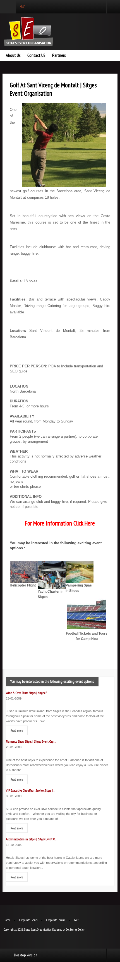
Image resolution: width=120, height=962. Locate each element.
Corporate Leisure (55, 920)
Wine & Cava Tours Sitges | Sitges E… (28, 692)
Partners (59, 55)
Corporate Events (28, 920)
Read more (17, 730)
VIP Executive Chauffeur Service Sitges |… (30, 790)
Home (7, 920)
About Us (13, 55)
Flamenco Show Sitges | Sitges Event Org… (31, 741)
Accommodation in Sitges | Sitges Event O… (31, 839)
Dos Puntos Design (75, 930)
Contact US (36, 55)
